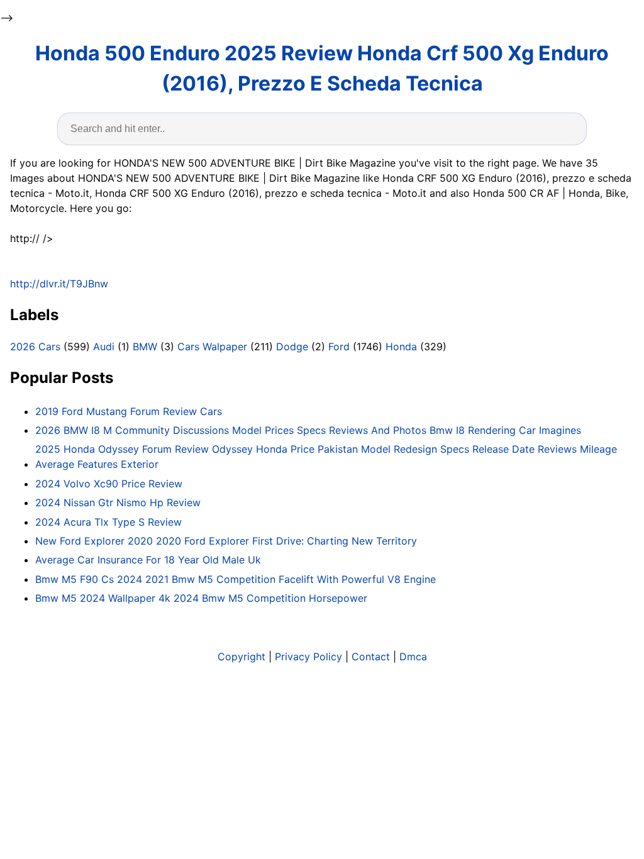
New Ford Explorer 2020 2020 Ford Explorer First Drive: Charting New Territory (226, 541)
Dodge (292, 346)
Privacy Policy (308, 656)
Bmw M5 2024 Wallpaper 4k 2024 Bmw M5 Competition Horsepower (201, 598)
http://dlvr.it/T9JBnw (59, 283)
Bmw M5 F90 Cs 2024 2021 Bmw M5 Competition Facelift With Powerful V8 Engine (235, 579)
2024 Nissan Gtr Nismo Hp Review (118, 502)
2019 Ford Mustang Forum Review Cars (128, 411)
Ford (339, 346)
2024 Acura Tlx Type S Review (108, 522)
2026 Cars (35, 346)
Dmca (413, 656)
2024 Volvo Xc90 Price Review (108, 483)
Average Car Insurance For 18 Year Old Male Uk (148, 559)
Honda (401, 346)
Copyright (241, 656)
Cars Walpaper (212, 346)
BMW (145, 346)
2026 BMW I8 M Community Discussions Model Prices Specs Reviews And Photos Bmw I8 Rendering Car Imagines (308, 430)
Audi (103, 346)
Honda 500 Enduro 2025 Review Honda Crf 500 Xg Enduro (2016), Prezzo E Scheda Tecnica (322, 68)
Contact (371, 656)
